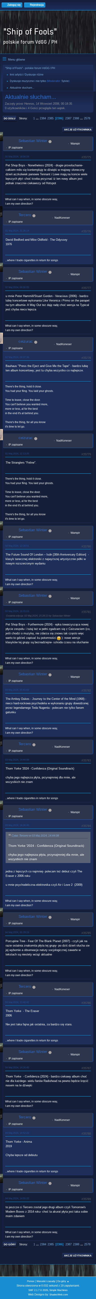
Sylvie (65, 81)
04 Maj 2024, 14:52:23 (17, 1133)
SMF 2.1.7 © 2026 (38, 1290)
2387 (68, 118)
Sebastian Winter (33, 141)
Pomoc (31, 1281)
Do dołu (9, 118)
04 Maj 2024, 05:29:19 (17, 932)
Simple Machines (58, 1290)
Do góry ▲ (63, 1281)
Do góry (10, 1244)
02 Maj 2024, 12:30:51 (17, 545)
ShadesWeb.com (58, 1294)
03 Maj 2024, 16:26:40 (17, 825)
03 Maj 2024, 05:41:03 (17, 689)
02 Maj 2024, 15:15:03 (17, 611)
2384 (43, 118)
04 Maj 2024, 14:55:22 (17, 1198)
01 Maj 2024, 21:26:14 (17, 230)
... (38, 118)
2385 (50, 118)
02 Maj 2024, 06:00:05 (17, 287)
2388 (76, 118)
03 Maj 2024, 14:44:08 (17, 759)
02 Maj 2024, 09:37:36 (17, 357)
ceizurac (26, 341)
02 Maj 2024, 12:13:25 (17, 453)
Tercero (25, 215)
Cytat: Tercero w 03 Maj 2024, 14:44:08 (35, 835)
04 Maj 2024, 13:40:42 (17, 1002)
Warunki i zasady (46, 1281)
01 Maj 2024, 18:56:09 (17, 156)
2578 (87, 118)
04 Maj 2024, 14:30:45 (17, 1067)
